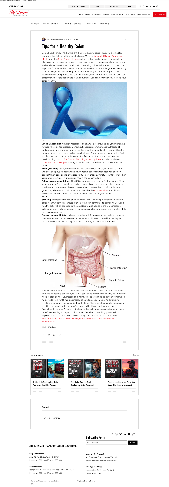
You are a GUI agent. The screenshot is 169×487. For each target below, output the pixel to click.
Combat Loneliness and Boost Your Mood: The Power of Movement (122, 384)
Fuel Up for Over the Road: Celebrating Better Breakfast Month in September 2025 (82, 384)
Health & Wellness (72, 23)
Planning (104, 23)
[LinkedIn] (150, 6)
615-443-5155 (97, 460)
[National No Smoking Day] (47, 368)
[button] (136, 24)
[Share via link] (60, 335)
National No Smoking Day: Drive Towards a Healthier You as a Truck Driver (45, 384)
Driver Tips (91, 23)
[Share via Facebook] (43, 335)
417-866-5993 (41, 460)
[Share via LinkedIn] (54, 335)
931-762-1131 (96, 473)
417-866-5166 (57, 460)
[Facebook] (140, 6)
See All (136, 355)
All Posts (34, 23)
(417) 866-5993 (16, 6)
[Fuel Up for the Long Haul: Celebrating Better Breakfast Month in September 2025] (84, 368)
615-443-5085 (112, 460)
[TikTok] (157, 6)
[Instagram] (143, 6)
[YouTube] (154, 6)
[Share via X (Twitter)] (49, 335)
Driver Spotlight (50, 23)
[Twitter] (147, 6)
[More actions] (125, 39)
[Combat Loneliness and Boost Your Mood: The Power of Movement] (121, 368)
